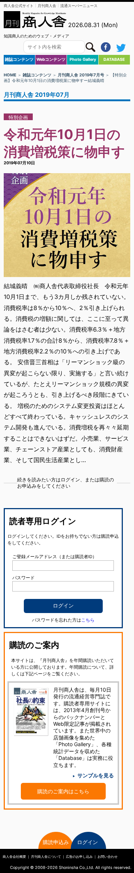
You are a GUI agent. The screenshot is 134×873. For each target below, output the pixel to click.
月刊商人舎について (46, 856)
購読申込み (56, 842)
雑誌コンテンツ (19, 59)
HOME (10, 75)
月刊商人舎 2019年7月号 (81, 75)
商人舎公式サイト (19, 5)
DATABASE (114, 59)
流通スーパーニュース (79, 5)
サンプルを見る (95, 775)
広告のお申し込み (79, 856)
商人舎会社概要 (14, 856)
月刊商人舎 (47, 5)
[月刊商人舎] (35, 19)
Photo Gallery (83, 59)
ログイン (87, 842)
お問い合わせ (108, 856)
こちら (88, 620)
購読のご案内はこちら (63, 791)
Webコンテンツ (51, 59)
